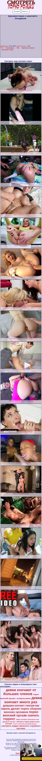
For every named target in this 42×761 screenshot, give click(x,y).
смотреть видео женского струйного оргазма (21, 727)
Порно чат (25, 11)
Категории (17, 11)
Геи (18, 48)
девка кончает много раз (23, 700)
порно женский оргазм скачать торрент (21, 715)
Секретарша (9, 48)
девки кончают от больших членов (19, 692)
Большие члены (7, 50)
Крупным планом (28, 48)
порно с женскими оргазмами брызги (24, 723)
